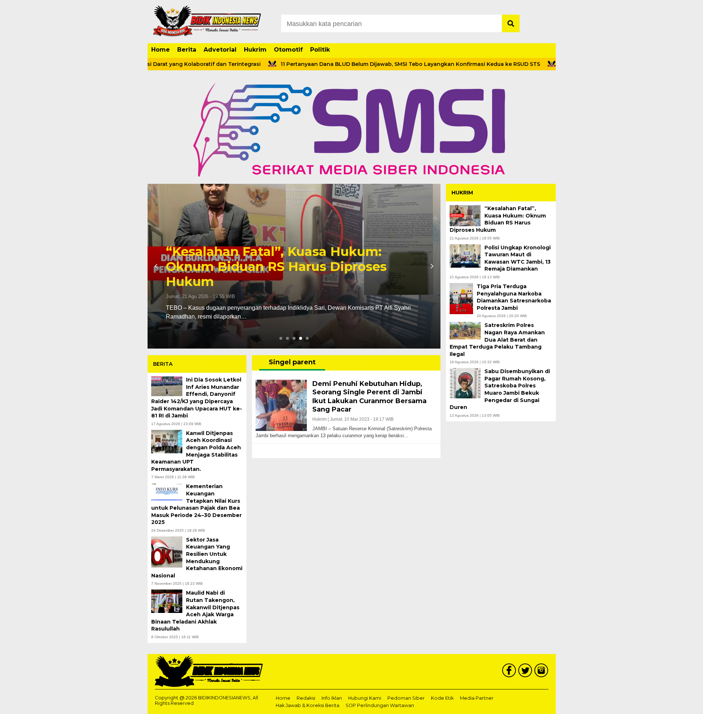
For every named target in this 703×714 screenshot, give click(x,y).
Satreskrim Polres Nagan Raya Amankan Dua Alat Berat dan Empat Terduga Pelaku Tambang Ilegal (497, 339)
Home (160, 49)
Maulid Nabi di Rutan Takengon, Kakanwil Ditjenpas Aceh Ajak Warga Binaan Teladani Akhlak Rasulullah (195, 611)
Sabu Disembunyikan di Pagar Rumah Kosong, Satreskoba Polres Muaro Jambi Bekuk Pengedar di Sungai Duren (500, 389)
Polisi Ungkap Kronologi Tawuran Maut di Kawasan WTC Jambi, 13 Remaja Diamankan (517, 258)
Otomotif (288, 49)
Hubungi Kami (364, 698)
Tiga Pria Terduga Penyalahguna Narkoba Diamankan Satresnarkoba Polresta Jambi (514, 297)
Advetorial (220, 49)
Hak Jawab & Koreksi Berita (307, 705)
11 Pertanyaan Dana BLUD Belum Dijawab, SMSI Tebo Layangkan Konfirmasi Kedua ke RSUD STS (385, 64)
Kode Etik (442, 698)
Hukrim (255, 49)
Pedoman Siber (406, 698)
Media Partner (477, 698)
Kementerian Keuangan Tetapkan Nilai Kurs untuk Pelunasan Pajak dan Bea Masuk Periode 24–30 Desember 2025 (196, 504)
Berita (186, 49)
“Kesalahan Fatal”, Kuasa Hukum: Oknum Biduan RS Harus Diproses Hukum (276, 266)
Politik (320, 49)
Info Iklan (331, 698)
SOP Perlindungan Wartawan (380, 705)
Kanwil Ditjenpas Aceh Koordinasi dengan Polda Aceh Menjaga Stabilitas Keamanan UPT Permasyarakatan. (196, 451)
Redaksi (306, 698)
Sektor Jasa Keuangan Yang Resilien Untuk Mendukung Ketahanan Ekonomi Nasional (196, 557)
